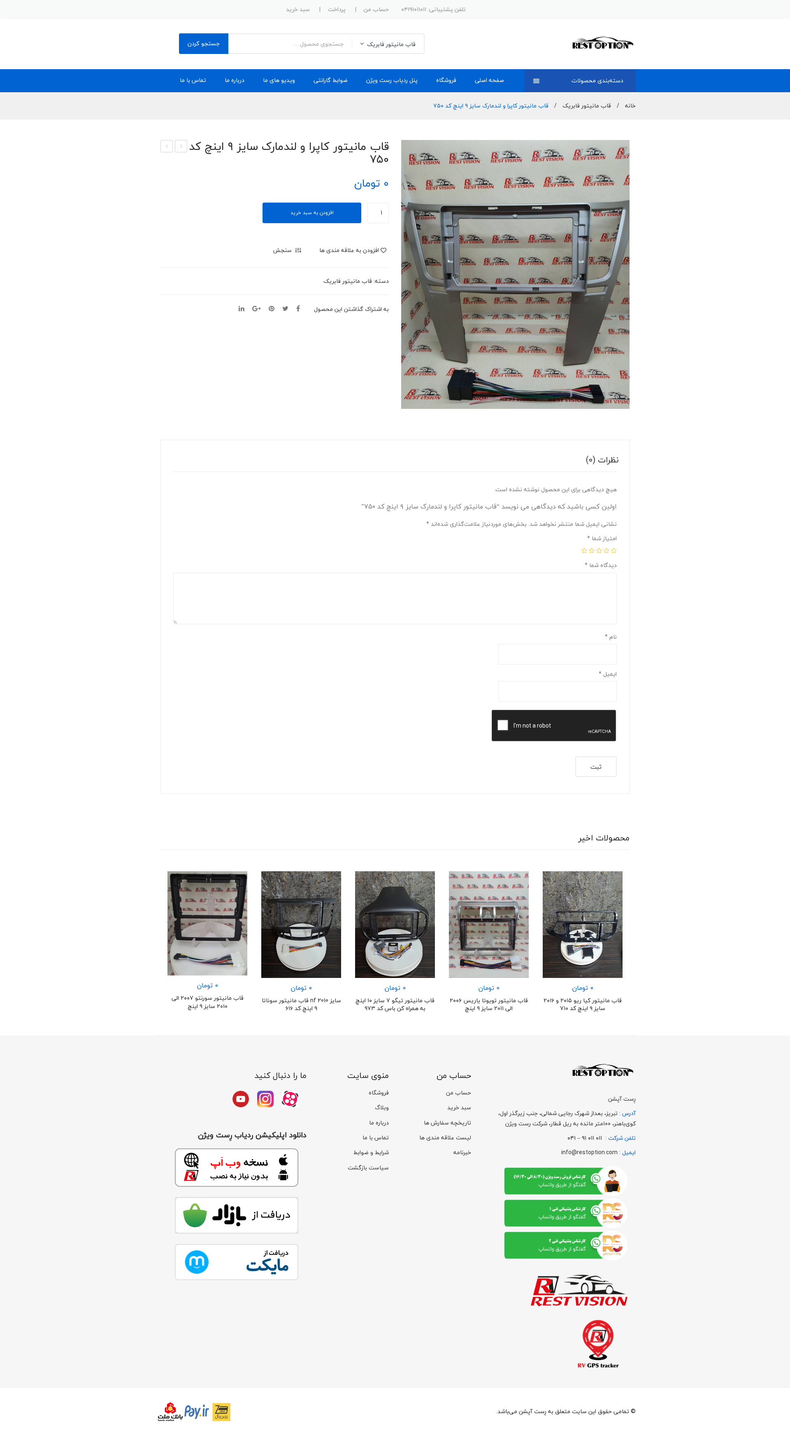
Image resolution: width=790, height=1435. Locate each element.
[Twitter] (285, 309)
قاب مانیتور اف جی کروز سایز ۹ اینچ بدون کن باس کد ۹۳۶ (166, 146)
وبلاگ (382, 1107)
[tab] (602, 460)
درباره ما (379, 1123)
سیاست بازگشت (368, 1167)
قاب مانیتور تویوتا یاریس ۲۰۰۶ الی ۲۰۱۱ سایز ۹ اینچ (181, 146)
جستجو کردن (204, 43)
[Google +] (256, 309)
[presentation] (148, 948)
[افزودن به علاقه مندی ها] (236, 882)
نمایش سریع (236, 912)
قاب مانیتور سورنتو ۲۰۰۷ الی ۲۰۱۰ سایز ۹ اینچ (208, 1002)
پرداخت (337, 9)
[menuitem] (489, 81)
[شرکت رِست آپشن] (602, 43)
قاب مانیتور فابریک (586, 105)
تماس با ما (375, 1137)
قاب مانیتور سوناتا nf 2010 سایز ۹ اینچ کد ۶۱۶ (301, 1004)
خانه (630, 105)
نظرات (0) (602, 460)
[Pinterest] (271, 309)
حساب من (376, 9)
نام (611, 637)
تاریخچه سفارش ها (447, 1123)
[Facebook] (298, 309)
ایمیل (608, 674)
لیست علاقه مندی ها (445, 1137)
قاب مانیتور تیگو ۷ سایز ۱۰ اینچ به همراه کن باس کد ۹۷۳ (395, 1004)
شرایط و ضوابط (371, 1152)
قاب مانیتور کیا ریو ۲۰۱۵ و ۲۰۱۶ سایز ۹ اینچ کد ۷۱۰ (583, 1004)
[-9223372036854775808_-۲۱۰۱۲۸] (515, 274)
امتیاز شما (602, 538)
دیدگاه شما (601, 565)
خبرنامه (462, 1152)
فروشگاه (379, 1092)
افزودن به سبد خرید (312, 212)
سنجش (236, 897)
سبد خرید (298, 9)
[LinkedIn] (241, 309)
